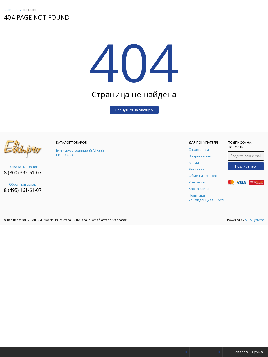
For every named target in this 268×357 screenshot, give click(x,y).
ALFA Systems (254, 220)
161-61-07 (30, 190)
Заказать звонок (23, 166)
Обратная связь (22, 184)
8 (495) (12, 190)
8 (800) (12, 172)
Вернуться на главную (134, 109)
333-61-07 (30, 172)
